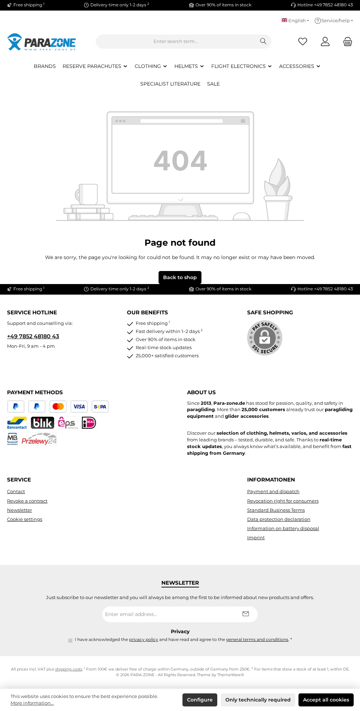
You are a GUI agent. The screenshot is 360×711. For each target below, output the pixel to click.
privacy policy (143, 639)
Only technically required (258, 700)
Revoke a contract (27, 501)
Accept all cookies (326, 700)
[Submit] (245, 614)
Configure (200, 700)
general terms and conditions (257, 639)
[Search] (263, 41)
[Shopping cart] (345, 41)
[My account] (325, 41)
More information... (32, 703)
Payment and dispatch (273, 491)
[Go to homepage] (42, 41)
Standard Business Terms (276, 510)
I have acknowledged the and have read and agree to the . (183, 639)
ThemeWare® (230, 675)
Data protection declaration (278, 519)
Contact (16, 491)
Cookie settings (24, 519)
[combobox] (176, 41)
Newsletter (19, 510)
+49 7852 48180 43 (33, 336)
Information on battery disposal (283, 528)
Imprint (256, 537)
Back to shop (180, 277)
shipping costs (68, 669)
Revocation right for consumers (283, 501)
